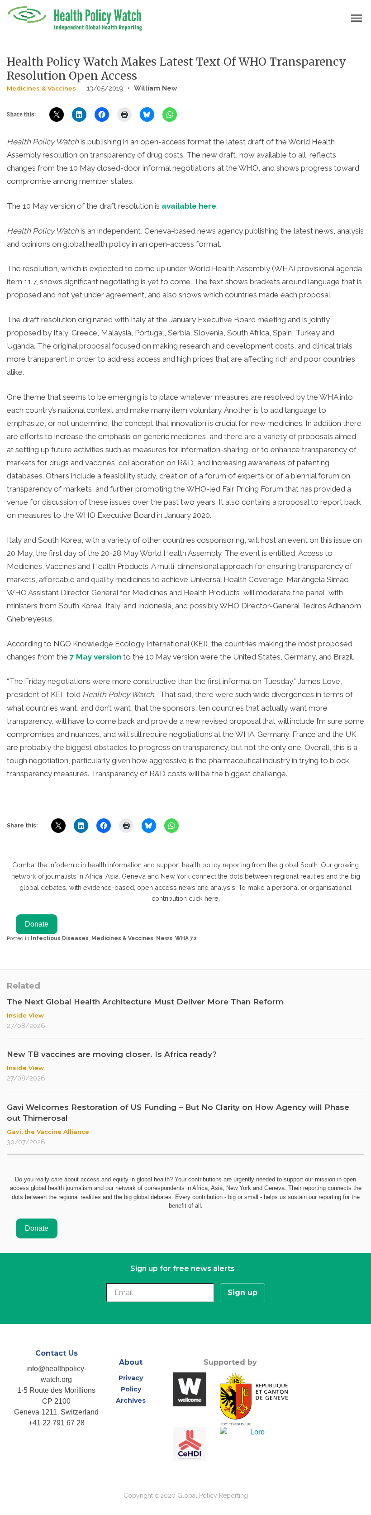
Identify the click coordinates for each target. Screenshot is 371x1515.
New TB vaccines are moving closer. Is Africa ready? (112, 1054)
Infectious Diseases (60, 938)
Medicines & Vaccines (41, 88)
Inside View (25, 1015)
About (131, 1362)
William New (155, 88)
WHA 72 (186, 938)
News (164, 938)
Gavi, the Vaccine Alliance (48, 1131)
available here (189, 205)
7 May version (95, 656)
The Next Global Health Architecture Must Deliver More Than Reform (145, 1001)
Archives (131, 1400)
